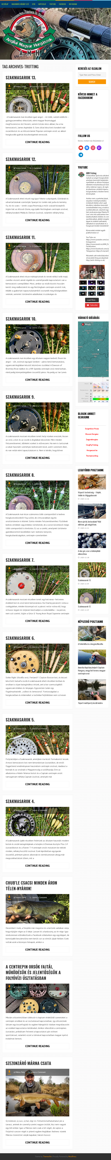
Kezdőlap (5, 4)
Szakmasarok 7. (20, 560)
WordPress (72, 1156)
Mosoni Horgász (91, 434)
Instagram (73, 4)
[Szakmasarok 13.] (37, 97)
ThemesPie (47, 1156)
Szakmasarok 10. (21, 319)
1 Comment (37, 168)
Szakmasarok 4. (20, 801)
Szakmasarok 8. (20, 475)
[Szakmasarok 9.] (37, 417)
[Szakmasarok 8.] (37, 495)
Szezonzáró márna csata (28, 1063)
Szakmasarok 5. (20, 720)
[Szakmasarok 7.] (37, 580)
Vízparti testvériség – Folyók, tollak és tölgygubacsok (89, 494)
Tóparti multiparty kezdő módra (90, 702)
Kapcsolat (42, 4)
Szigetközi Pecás (92, 429)
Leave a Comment (39, 86)
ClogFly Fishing (92, 445)
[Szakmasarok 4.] (37, 821)
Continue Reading (46, 142)
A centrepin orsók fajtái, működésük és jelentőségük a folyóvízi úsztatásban (33, 972)
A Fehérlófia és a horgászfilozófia (90, 643)
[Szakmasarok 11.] (37, 257)
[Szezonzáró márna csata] (37, 1092)
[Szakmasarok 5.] (37, 740)
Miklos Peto (20, 1072)
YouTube (52, 4)
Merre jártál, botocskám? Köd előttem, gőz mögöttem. (89, 523)
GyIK (33, 4)
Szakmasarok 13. (21, 77)
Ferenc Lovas (20, 86)
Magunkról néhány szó (20, 4)
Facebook (62, 4)
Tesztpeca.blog (92, 456)
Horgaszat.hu (92, 450)
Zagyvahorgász (92, 439)
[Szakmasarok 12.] (37, 179)
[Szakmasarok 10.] (37, 339)
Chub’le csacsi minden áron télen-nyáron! (31, 885)
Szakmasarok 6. (20, 638)
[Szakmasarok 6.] (37, 658)
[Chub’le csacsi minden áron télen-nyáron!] (37, 909)
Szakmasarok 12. (21, 159)
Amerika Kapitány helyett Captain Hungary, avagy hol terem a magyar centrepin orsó (91, 670)
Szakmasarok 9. (20, 397)
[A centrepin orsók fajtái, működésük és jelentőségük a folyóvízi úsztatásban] (37, 998)
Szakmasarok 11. (20, 237)
